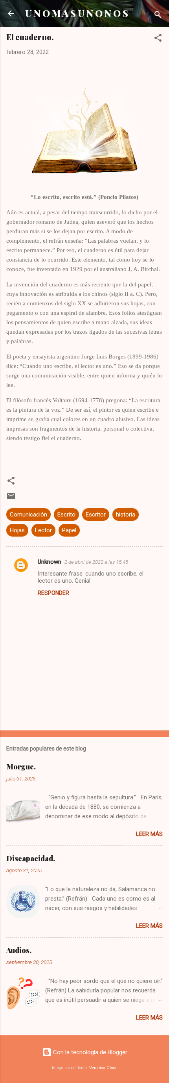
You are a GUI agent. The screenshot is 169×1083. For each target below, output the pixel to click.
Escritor (96, 514)
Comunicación (28, 514)
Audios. (18, 950)
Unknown (49, 561)
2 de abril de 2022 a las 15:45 (96, 562)
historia (125, 514)
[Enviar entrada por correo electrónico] (11, 498)
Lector (43, 530)
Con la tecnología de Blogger (89, 1052)
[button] (158, 39)
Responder (53, 593)
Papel (69, 530)
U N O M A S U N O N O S (76, 13)
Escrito (66, 514)
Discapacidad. (30, 858)
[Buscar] (158, 16)
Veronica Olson (103, 1067)
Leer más (149, 834)
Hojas (17, 530)
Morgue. (21, 766)
